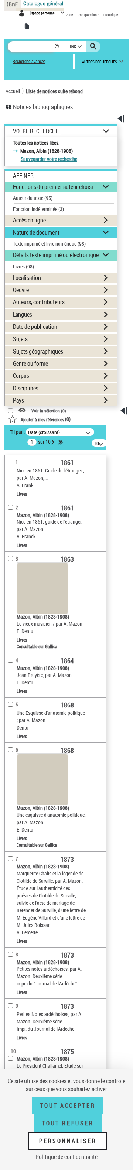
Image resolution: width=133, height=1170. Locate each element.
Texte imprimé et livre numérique (49, 243)
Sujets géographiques (38, 351)
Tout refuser (67, 1123)
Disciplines (25, 388)
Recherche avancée (29, 61)
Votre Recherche (36, 131)
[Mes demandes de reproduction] (28, 26)
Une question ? (89, 14)
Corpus (21, 376)
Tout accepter (68, 1106)
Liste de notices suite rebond (54, 91)
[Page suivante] (54, 442)
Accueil (13, 91)
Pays (18, 400)
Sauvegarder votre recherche (49, 158)
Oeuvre (21, 290)
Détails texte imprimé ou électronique (56, 255)
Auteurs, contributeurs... (41, 302)
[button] (57, 46)
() (46, 418)
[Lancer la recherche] (94, 46)
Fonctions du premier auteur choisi (53, 187)
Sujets (20, 339)
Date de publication (35, 327)
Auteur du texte (32, 197)
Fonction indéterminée (38, 208)
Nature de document (36, 232)
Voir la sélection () (48, 411)
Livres (23, 266)
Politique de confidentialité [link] (66, 1157)
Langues (22, 314)
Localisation (27, 278)
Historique (110, 14)
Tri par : (17, 431)
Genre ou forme (30, 363)
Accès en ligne (29, 220)
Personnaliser (68, 1141)
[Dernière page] (61, 442)
